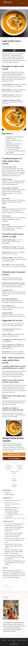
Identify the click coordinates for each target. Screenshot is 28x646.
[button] (20, 3)
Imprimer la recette (20, 50)
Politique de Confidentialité (21, 640)
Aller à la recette (9, 50)
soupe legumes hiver (7, 587)
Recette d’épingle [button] (14, 458)
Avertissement (4, 640)
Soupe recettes (6, 584)
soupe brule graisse (7, 586)
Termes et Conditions (12, 640)
